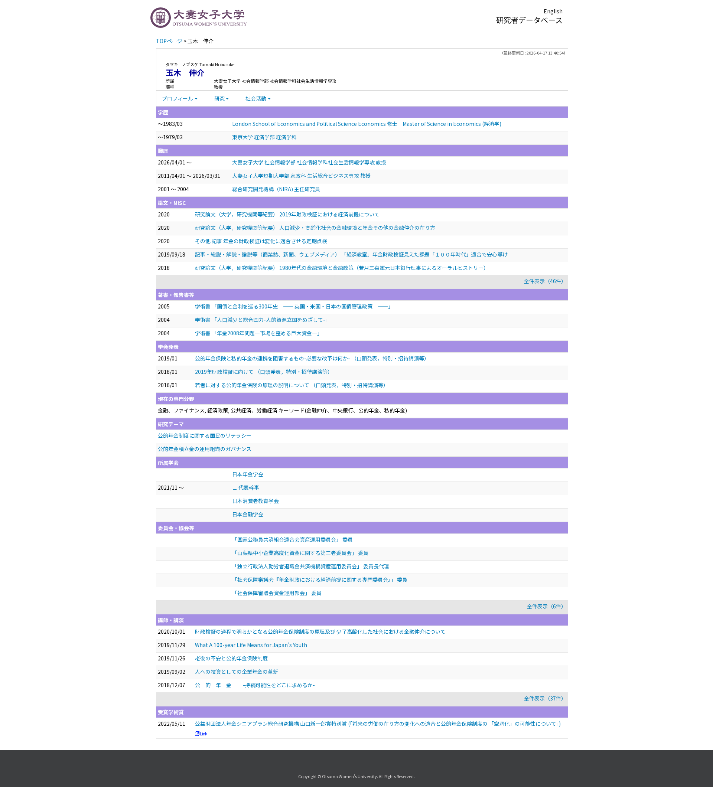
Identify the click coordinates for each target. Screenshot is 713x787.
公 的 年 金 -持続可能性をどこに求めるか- (255, 685)
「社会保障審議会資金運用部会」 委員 (277, 593)
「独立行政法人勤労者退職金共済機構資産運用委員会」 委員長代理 (310, 566)
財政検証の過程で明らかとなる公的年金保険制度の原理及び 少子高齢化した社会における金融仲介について (320, 631)
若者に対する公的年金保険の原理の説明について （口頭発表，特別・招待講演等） (291, 385)
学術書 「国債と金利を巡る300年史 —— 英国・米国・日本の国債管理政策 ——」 (294, 306)
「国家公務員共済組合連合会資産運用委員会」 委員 (292, 539)
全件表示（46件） (545, 281)
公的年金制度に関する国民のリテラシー (204, 435)
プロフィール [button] (177, 98)
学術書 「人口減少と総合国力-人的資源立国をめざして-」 (263, 319)
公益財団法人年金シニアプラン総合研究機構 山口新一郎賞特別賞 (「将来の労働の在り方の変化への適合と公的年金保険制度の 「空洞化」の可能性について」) (378, 723)
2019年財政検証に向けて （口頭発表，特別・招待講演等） (264, 371)
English (553, 11)
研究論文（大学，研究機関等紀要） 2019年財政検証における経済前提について (287, 214)
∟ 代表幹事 (245, 487)
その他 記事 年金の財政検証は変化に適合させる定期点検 (261, 241)
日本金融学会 (247, 514)
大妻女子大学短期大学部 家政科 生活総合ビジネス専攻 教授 (301, 175)
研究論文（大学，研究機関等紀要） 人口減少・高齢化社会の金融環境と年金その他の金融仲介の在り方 (315, 227)
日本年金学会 (247, 474)
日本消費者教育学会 (255, 500)
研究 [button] (219, 98)
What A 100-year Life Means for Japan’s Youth (251, 645)
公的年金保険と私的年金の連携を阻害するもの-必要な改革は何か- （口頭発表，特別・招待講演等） (312, 358)
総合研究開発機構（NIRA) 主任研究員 (276, 189)
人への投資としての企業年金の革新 (236, 671)
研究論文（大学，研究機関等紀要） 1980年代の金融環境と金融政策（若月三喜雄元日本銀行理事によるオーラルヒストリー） (342, 267)
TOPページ (169, 41)
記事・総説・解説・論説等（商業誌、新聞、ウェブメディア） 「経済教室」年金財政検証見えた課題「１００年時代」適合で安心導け (351, 254)
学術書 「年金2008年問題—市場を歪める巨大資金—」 (258, 333)
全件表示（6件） (546, 606)
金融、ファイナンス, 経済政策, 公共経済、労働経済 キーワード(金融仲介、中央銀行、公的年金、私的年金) (282, 410)
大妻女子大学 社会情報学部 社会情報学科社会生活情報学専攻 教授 (309, 162)
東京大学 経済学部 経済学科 (264, 137)
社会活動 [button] (255, 98)
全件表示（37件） (545, 698)
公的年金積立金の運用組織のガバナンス (204, 449)
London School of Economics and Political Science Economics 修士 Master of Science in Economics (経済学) (366, 123)
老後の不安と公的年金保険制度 (231, 658)
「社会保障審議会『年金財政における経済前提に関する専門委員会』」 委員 (319, 579)
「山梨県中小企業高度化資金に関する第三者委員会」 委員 (300, 552)
